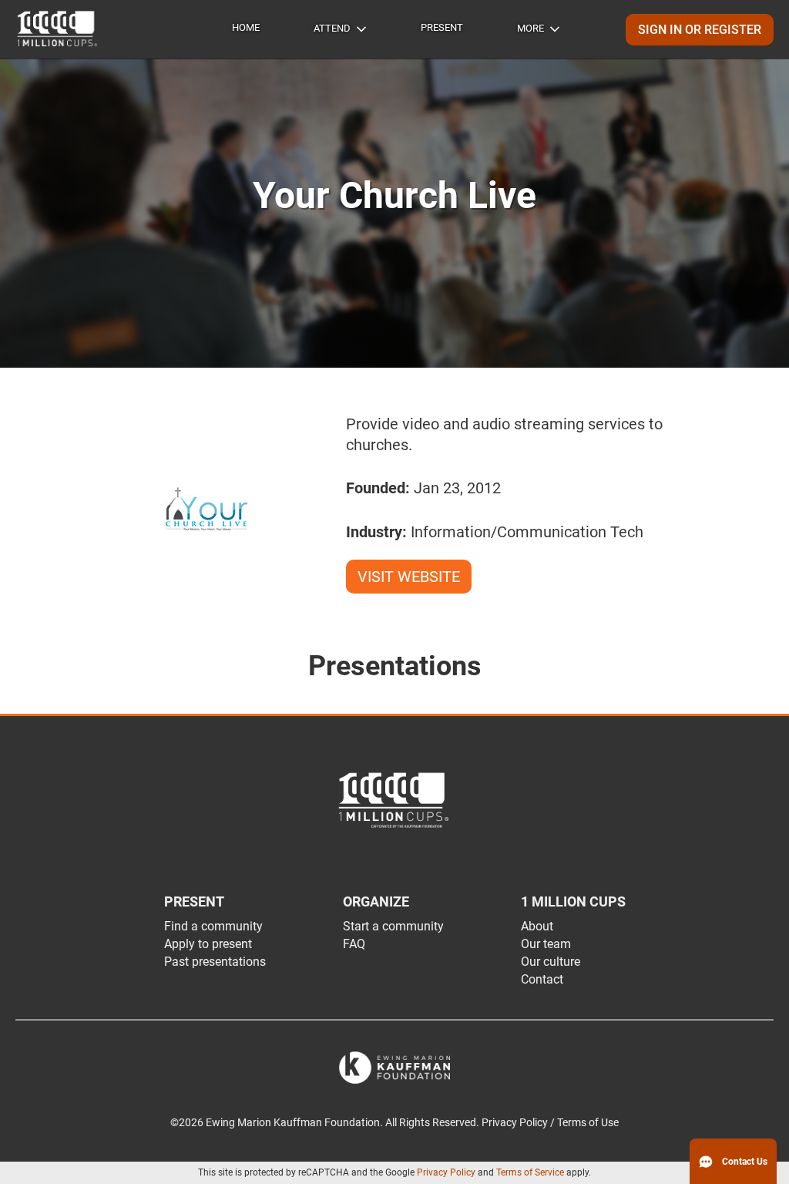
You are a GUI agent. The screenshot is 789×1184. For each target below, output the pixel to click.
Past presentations (215, 961)
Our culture (550, 961)
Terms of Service (530, 1172)
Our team (546, 944)
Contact (542, 979)
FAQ (354, 944)
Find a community (213, 926)
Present (442, 27)
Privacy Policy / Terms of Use (550, 1122)
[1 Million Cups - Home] (57, 29)
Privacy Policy (446, 1172)
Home (246, 27)
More (530, 28)
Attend (332, 28)
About (537, 926)
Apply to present (208, 944)
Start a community (393, 926)
